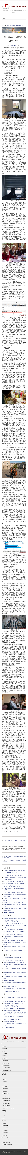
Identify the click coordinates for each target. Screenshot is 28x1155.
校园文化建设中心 (5, 1093)
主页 (8, 26)
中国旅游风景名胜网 (6, 1100)
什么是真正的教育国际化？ (10, 1027)
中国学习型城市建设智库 (7, 1144)
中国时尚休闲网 (5, 1088)
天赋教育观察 (4, 1048)
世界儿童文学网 (5, 1058)
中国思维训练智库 (5, 1140)
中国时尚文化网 (5, 1060)
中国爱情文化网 (5, 1091)
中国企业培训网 (5, 1135)
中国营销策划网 (5, 1125)
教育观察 (12, 26)
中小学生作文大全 (5, 1096)
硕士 (20, 840)
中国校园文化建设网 (6, 1142)
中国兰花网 (4, 1046)
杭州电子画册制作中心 (6, 1105)
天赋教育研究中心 (5, 1063)
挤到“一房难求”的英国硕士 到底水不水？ (13, 892)
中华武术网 (4, 1079)
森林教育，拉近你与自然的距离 (11, 991)
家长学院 (3, 1116)
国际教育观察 (4, 1051)
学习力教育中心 (5, 1137)
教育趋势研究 (4, 1081)
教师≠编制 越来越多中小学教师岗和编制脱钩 (14, 870)
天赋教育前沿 (4, 1055)
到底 (9, 840)
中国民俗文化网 (5, 1128)
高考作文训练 (4, 1084)
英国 (6, 840)
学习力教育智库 (5, 1132)
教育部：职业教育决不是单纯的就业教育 (13, 881)
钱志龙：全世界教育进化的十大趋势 (12, 1019)
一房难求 (16, 840)
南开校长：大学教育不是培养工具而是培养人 (14, 1008)
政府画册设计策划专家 (6, 1070)
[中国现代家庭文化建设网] (14, 6)
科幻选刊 (3, 1118)
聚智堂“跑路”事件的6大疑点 (10, 1021)
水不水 (23, 840)
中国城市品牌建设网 (6, 1065)
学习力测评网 (4, 1053)
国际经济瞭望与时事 (6, 1098)
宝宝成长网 (4, 1120)
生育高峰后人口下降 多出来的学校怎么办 (13, 875)
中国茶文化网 (4, 1123)
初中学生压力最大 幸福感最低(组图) (12, 1010)
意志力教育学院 (5, 1130)
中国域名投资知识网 (6, 1103)
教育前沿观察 (19, 26)
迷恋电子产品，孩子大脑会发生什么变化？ (14, 902)
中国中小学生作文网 (6, 1068)
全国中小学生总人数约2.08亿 (11, 986)
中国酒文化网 (4, 1086)
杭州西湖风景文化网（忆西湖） (8, 1108)
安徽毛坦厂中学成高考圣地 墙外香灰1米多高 (14, 989)
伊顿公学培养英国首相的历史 (11, 873)
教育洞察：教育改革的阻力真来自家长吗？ (14, 886)
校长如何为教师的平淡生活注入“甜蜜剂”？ (14, 883)
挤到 (12, 840)
